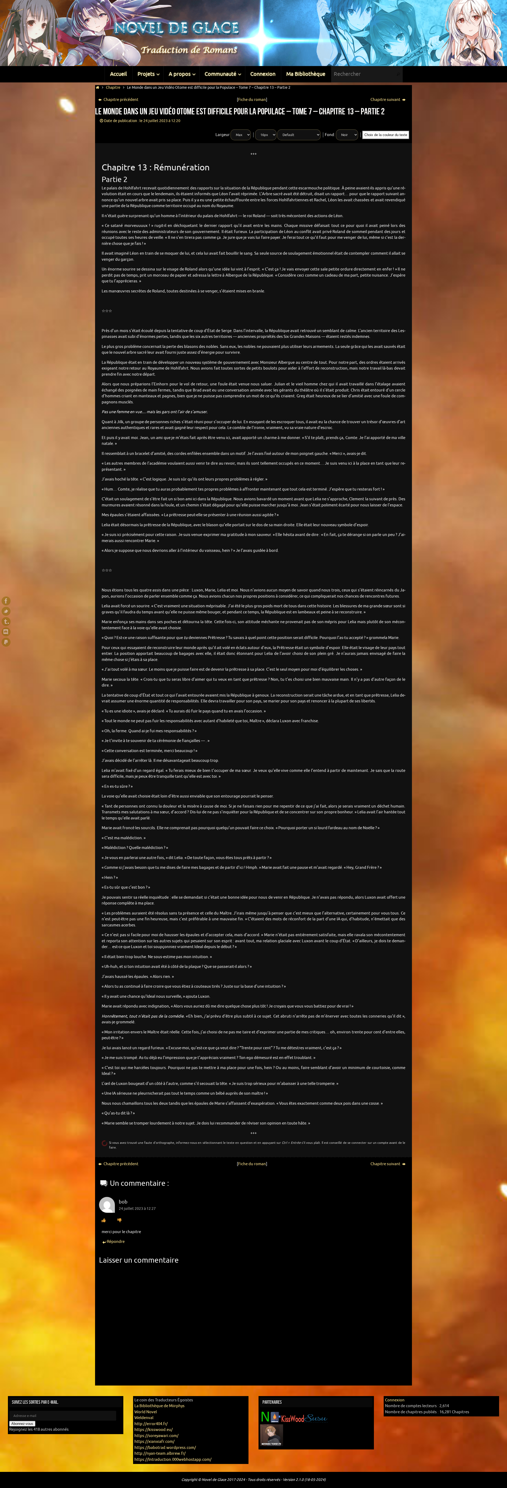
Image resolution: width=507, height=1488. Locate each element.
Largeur (222, 134)
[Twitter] (6, 611)
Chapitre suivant (385, 99)
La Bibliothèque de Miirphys (159, 1405)
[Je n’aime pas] (119, 1220)
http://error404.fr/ (151, 1423)
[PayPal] (6, 642)
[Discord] (6, 631)
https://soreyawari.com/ (156, 1435)
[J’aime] (104, 1220)
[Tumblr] (6, 621)
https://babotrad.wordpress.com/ (165, 1447)
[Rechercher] (398, 74)
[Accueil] (97, 87)
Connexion (395, 1400)
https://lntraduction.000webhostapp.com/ (173, 1459)
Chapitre (113, 87)
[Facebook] (6, 600)
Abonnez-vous (22, 1424)
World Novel (145, 1412)
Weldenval (143, 1417)
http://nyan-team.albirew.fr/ (160, 1453)
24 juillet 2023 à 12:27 (137, 1208)
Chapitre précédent (120, 99)
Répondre (116, 1241)
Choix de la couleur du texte (385, 135)
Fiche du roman (252, 99)
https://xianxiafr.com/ (154, 1441)
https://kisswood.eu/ (153, 1429)
